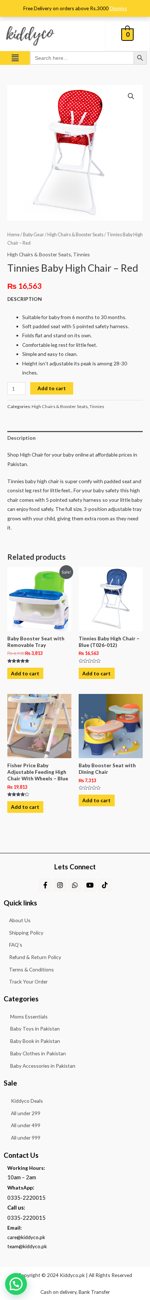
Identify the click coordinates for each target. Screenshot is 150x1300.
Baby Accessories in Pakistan (42, 1066)
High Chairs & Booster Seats (75, 234)
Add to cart (52, 388)
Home (13, 234)
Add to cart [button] (25, 673)
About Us (20, 920)
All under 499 (25, 1125)
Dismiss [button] (118, 8)
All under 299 (25, 1113)
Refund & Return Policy (35, 957)
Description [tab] (21, 438)
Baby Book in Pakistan (35, 1041)
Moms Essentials (29, 1016)
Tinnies (81, 254)
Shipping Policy (26, 933)
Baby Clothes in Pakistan (38, 1053)
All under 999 (25, 1137)
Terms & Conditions (31, 969)
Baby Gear (33, 234)
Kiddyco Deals (27, 1101)
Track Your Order (28, 981)
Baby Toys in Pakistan (35, 1028)
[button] (15, 58)
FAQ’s (15, 945)
